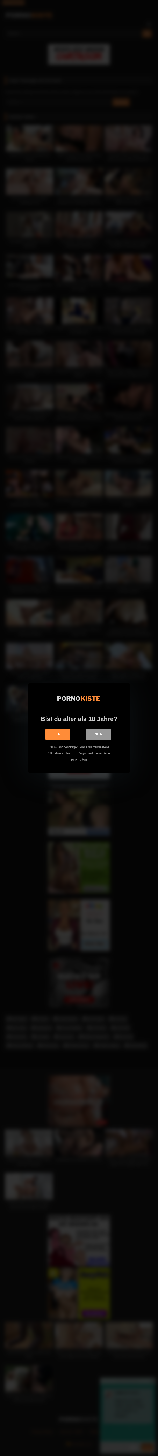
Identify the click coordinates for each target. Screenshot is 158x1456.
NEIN (99, 734)
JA (58, 734)
